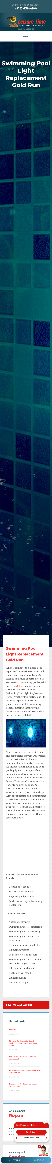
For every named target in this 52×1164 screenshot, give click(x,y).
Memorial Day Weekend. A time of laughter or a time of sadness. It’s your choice (23, 1043)
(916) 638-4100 (26, 8)
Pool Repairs (14, 1029)
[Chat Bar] (26, 1160)
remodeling (17, 686)
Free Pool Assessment (19, 1005)
